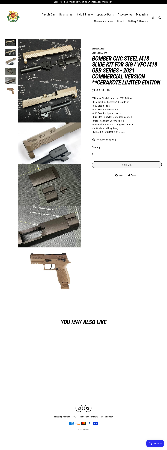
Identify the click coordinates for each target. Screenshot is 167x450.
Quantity (96, 147)
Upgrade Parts (105, 14)
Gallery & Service (138, 21)
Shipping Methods (62, 417)
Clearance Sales (103, 21)
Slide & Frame (84, 14)
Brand (120, 21)
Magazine (142, 14)
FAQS (75, 417)
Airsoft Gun (48, 14)
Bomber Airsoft (98, 49)
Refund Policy (106, 417)
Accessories (125, 14)
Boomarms (65, 14)
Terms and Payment (89, 417)
